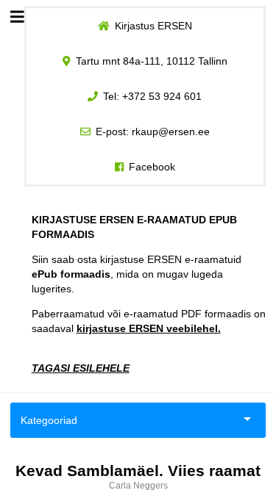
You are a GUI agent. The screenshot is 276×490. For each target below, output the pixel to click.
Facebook (152, 167)
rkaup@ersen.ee (171, 131)
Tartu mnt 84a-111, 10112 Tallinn (151, 61)
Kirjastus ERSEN (153, 26)
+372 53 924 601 (162, 96)
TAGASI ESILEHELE (81, 368)
